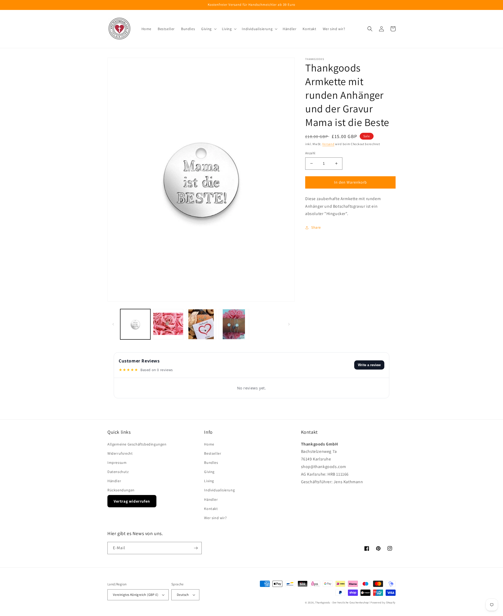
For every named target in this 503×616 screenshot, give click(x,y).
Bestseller (212, 453)
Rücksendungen (121, 490)
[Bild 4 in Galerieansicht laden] (234, 324)
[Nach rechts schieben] (289, 324)
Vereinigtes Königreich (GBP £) (135, 594)
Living (209, 480)
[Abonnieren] (195, 548)
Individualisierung (219, 490)
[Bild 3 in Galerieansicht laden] (201, 324)
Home (209, 444)
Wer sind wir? (215, 517)
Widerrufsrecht (120, 453)
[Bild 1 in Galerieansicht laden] (135, 324)
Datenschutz (118, 471)
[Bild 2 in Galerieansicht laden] (168, 324)
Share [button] (316, 227)
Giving (209, 471)
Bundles (211, 462)
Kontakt (211, 508)
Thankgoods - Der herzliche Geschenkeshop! (342, 602)
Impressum (117, 462)
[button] (208, 28)
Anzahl (310, 153)
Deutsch (183, 594)
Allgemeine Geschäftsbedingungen (137, 444)
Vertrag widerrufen (132, 501)
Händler (114, 480)
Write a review (369, 365)
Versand (328, 144)
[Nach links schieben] (113, 324)
